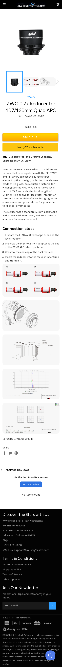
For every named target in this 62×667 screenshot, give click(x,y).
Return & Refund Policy (16, 564)
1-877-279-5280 (12, 545)
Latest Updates (11, 579)
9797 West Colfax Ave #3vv (18, 530)
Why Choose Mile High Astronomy (22, 520)
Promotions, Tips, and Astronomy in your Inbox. (26, 595)
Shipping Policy (11, 569)
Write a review (31, 484)
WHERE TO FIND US (13, 525)
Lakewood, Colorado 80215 (18, 535)
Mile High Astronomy (20, 617)
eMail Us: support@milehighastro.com (25, 550)
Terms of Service (12, 574)
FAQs (5, 540)
